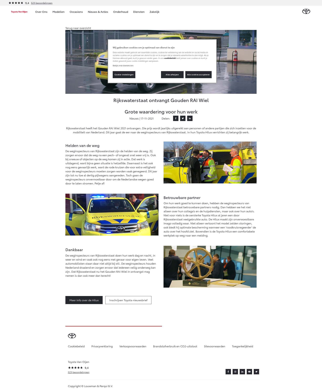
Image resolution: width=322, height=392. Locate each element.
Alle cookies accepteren (198, 74)
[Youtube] (249, 371)
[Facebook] (175, 118)
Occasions (76, 11)
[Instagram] (235, 371)
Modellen (58, 11)
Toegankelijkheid (242, 346)
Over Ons (41, 11)
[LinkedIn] (190, 118)
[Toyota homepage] (306, 11)
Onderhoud (120, 11)
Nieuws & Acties (98, 11)
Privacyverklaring (102, 346)
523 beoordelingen (41, 3)
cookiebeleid (170, 58)
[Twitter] (182, 118)
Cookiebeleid (76, 346)
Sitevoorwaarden (214, 346)
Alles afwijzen (172, 74)
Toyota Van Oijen (19, 11)
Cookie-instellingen (124, 74)
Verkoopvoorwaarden (132, 346)
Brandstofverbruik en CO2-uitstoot (175, 346)
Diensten (139, 11)
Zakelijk (154, 11)
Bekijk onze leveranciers (123, 65)
